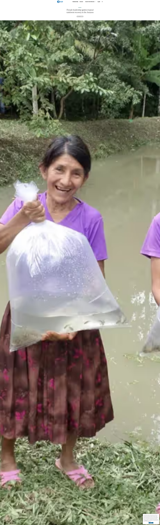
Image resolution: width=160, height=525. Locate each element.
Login (99, 1)
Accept (151, 522)
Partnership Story (80, 16)
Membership (75, 1)
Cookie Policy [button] (146, 520)
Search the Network (89, 1)
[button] (90, 1)
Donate (81, 1)
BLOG (80, 7)
